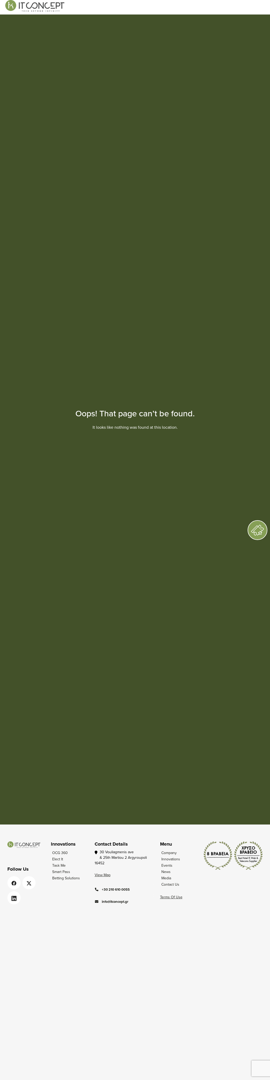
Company (169, 852)
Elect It (57, 859)
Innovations (170, 859)
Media (166, 878)
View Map (102, 875)
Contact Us (170, 884)
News (166, 871)
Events (166, 865)
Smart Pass (61, 871)
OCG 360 (60, 852)
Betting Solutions (66, 878)
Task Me (59, 865)
